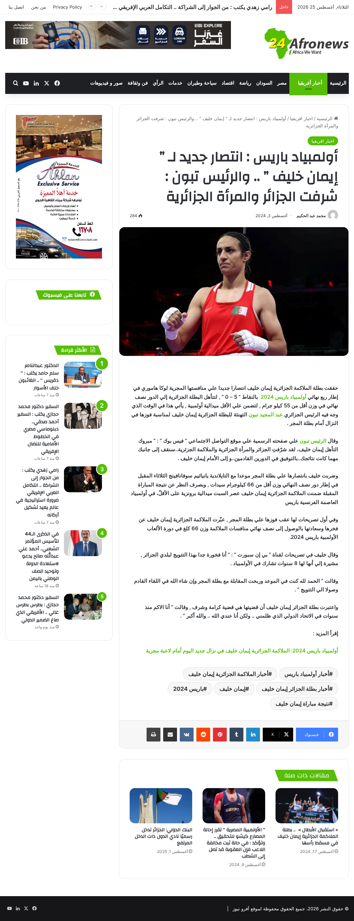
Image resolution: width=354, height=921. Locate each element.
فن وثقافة (138, 83)
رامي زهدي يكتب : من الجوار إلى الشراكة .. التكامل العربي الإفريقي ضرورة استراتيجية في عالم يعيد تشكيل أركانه (37, 493)
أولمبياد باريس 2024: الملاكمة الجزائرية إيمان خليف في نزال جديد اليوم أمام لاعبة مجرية (241, 650)
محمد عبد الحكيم (311, 215)
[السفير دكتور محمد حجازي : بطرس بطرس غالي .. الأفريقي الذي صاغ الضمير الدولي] (83, 607)
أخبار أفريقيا (310, 83)
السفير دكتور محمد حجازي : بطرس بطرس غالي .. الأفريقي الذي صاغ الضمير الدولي (37, 608)
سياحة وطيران (202, 83)
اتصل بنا (16, 7)
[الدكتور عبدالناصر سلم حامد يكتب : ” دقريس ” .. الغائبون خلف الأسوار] (83, 375)
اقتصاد (228, 83)
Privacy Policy (67, 7)
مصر (282, 83)
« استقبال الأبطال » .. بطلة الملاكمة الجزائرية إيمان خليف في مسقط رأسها (308, 836)
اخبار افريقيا (301, 118)
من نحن (38, 7)
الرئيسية (338, 83)
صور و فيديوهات (106, 83)
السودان (264, 83)
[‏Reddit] (203, 734)
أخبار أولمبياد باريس (307, 673)
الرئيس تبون (313, 440)
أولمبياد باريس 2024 (283, 397)
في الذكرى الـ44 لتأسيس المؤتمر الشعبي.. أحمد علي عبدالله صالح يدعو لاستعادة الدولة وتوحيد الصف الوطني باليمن (39, 556)
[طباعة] (153, 734)
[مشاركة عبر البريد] (170, 734)
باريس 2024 (188, 688)
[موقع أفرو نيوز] (306, 43)
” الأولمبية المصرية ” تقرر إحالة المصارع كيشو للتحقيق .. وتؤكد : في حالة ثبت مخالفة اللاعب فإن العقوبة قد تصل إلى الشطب (234, 843)
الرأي (158, 83)
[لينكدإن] (253, 734)
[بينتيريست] (220, 734)
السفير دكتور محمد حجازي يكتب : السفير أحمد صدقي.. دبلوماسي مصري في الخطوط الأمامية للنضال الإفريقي (38, 429)
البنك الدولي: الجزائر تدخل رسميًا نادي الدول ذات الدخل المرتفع (163, 836)
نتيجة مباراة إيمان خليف (302, 703)
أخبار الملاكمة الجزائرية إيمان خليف (228, 673)
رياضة (245, 83)
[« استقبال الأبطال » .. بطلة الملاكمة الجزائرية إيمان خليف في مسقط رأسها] (307, 805)
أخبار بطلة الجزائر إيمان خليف (295, 688)
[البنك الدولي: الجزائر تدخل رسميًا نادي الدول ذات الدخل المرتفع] (161, 805)
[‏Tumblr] (236, 734)
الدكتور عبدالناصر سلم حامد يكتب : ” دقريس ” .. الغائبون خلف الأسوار (39, 376)
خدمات (175, 83)
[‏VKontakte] (187, 734)
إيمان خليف (232, 688)
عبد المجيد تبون (266, 414)
